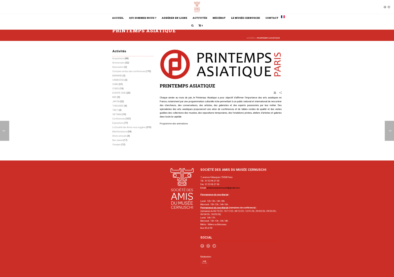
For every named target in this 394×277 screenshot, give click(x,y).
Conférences (118, 118)
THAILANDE (118, 106)
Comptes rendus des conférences (128, 71)
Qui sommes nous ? (142, 17)
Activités (200, 17)
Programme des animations (174, 123)
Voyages (116, 144)
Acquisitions (118, 58)
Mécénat (219, 17)
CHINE (115, 84)
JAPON (115, 101)
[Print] (275, 92)
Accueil (118, 17)
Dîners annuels (119, 136)
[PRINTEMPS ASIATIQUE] (221, 64)
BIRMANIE (117, 75)
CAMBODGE (118, 80)
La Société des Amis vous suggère (129, 127)
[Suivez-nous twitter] (214, 246)
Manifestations (119, 131)
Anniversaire (118, 62)
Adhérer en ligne (174, 17)
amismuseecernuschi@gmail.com (223, 188)
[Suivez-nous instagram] (208, 246)
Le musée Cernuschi (245, 17)
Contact (271, 17)
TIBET (115, 110)
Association (118, 67)
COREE (115, 88)
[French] (283, 17)
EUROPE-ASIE (119, 93)
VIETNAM (117, 114)
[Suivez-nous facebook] (202, 246)
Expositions (117, 123)
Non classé (117, 140)
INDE (114, 97)
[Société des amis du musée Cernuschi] (197, 7)
